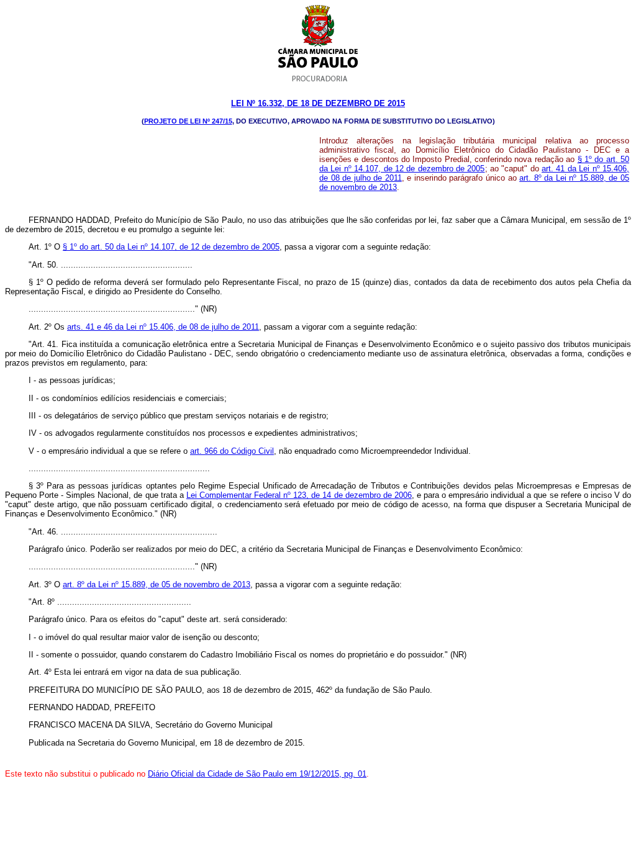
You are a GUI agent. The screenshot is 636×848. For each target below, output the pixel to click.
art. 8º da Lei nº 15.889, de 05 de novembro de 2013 (156, 584)
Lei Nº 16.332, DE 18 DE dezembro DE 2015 (318, 103)
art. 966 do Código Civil (232, 451)
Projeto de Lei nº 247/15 (188, 121)
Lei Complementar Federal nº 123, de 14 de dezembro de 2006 (299, 495)
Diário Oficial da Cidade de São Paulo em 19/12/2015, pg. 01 (257, 773)
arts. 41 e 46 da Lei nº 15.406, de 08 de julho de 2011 (163, 327)
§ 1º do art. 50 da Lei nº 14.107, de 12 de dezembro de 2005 (474, 164)
